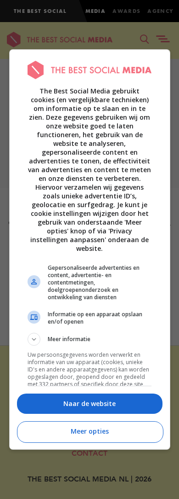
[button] (90, 339)
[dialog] (89, 249)
